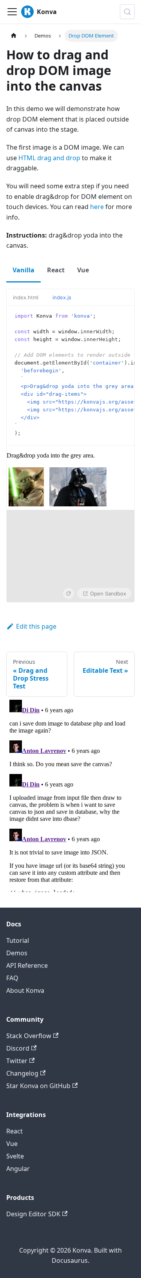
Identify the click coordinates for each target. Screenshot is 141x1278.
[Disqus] (70, 794)
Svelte (15, 1156)
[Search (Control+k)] (127, 11)
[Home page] (13, 36)
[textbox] (70, 375)
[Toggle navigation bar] (12, 12)
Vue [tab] (83, 270)
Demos (16, 953)
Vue (12, 1143)
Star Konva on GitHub (38, 1085)
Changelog (22, 1073)
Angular (18, 1168)
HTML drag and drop (49, 158)
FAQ (12, 978)
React (14, 1131)
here (97, 206)
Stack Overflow (28, 1035)
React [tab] (56, 270)
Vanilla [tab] (23, 270)
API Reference (27, 965)
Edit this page (36, 626)
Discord (17, 1048)
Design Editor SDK (33, 1214)
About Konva (25, 990)
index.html (25, 297)
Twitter (16, 1060)
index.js (61, 297)
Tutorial (17, 940)
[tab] (29, 297)
